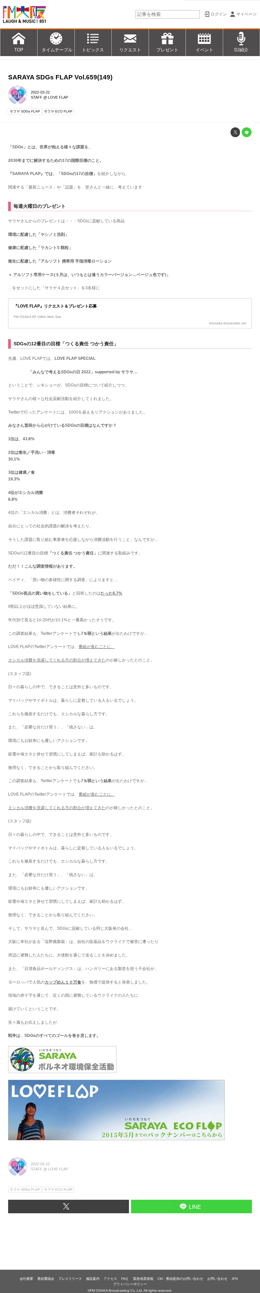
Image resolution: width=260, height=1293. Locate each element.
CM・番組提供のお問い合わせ (180, 1278)
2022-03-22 (40, 92)
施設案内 (93, 1278)
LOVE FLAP (58, 97)
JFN (235, 1278)
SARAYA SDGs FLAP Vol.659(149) (60, 77)
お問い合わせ (217, 1278)
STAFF (36, 97)
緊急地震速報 (143, 1278)
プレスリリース (70, 1278)
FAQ (125, 1278)
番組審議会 (45, 1278)
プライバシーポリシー (130, 1284)
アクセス (110, 1278)
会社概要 (26, 1278)
